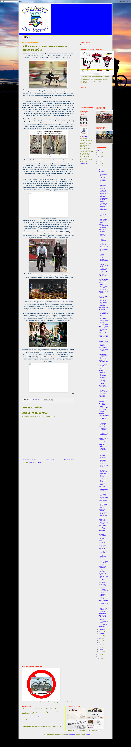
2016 (99, 163)
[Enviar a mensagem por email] (44, 400)
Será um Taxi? (102, 370)
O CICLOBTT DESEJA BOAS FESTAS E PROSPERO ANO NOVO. (103, 267)
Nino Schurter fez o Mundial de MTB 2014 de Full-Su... (104, 417)
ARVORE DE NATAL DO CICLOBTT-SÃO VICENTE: (103, 550)
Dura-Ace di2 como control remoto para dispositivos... (103, 459)
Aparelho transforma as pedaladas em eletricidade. (103, 186)
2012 (99, 656)
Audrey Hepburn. (103, 229)
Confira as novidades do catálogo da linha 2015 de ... (103, 609)
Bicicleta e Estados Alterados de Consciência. (103, 428)
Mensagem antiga (69, 459)
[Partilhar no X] (48, 400)
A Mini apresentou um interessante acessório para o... (103, 248)
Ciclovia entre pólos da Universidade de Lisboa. (103, 511)
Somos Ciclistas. (103, 500)
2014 (99, 168)
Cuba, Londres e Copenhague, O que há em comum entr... (103, 356)
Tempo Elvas (84, 45)
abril (100, 644)
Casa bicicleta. (102, 399)
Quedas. (101, 452)
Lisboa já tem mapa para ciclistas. (102, 556)
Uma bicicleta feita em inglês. (103, 439)
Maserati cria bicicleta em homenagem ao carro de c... (103, 488)
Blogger (88, 734)
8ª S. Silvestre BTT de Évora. (103, 454)
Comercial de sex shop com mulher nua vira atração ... (103, 209)
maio (100, 642)
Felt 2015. (101, 580)
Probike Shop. (102, 613)
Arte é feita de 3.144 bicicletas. (103, 386)
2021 (99, 152)
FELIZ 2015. (102, 172)
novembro (101, 629)
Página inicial (50, 459)
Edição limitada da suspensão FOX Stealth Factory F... (103, 602)
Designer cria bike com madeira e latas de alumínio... (103, 343)
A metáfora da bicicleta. (102, 476)
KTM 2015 (101, 619)
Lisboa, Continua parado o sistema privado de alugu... (103, 197)
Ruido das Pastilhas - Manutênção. (103, 239)
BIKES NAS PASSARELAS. (103, 361)
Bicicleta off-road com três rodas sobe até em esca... (103, 350)
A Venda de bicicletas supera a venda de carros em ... (103, 180)
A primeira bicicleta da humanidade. (104, 312)
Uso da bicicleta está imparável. (103, 516)
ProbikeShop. (102, 626)
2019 (99, 157)
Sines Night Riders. (102, 531)
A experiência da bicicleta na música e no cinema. (103, 366)
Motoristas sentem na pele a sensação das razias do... (103, 471)
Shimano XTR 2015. (102, 283)
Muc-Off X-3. (102, 310)
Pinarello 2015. (103, 542)
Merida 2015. (102, 540)
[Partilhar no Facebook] (50, 400)
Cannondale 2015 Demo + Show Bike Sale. (103, 586)
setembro (101, 633)
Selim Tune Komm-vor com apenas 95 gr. (103, 465)
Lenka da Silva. (103, 442)
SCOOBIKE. (102, 401)
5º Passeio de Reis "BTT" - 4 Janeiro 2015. (103, 623)
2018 (99, 159)
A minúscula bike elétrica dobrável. (103, 304)
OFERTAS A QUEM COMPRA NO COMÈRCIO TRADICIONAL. (103, 446)
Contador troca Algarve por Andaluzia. (102, 423)
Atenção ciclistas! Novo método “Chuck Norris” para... (103, 328)
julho (100, 638)
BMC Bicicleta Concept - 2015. (103, 545)
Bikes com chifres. (103, 307)
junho (100, 640)
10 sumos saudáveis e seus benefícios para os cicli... (103, 391)
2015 (99, 165)
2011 (99, 659)
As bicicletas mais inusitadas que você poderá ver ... (103, 337)
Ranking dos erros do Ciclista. (103, 570)
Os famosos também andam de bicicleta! (103, 374)
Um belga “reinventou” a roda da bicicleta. (103, 536)
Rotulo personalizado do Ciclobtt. (103, 317)
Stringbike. (101, 413)
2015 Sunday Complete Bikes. (104, 590)
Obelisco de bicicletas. (102, 396)
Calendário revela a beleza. (103, 321)
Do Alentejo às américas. (102, 567)
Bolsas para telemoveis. (102, 243)
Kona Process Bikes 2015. (102, 616)
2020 (99, 154)
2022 (99, 150)
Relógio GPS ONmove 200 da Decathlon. (104, 226)
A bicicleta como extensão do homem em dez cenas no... (103, 233)
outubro (101, 631)
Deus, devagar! (103, 272)
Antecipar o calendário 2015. (102, 214)
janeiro (101, 651)
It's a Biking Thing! (103, 324)
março (100, 647)
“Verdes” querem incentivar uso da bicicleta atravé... (103, 505)
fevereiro (101, 649)
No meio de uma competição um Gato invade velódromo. (103, 562)
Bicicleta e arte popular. (102, 410)
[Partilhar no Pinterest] (52, 400)
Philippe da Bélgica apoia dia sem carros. (103, 276)
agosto (101, 636)
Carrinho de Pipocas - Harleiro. (102, 254)
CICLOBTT (85, 136)
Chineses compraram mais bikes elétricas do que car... (103, 495)
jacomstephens (71, 734)
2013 (99, 654)
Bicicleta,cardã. (103, 333)
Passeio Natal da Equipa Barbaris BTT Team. (103, 527)
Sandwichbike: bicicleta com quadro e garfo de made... (103, 260)
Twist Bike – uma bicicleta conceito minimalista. (103, 298)
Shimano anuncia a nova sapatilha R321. (103, 293)
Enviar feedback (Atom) (35, 462)
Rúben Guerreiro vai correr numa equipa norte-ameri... (103, 434)
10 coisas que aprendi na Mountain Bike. (103, 192)
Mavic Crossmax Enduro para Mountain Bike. (103, 288)
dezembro (101, 170)
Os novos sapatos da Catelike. (103, 280)
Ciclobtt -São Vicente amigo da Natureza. (103, 203)
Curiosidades (31, 402)
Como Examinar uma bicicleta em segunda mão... (103, 220)
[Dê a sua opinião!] (46, 400)
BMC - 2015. (102, 582)
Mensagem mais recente (29, 459)
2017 (99, 161)
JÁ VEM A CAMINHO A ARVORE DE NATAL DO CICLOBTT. (103, 595)
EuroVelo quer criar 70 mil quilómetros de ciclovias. (103, 521)
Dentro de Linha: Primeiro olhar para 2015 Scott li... (103, 575)
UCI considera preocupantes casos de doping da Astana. (103, 380)
